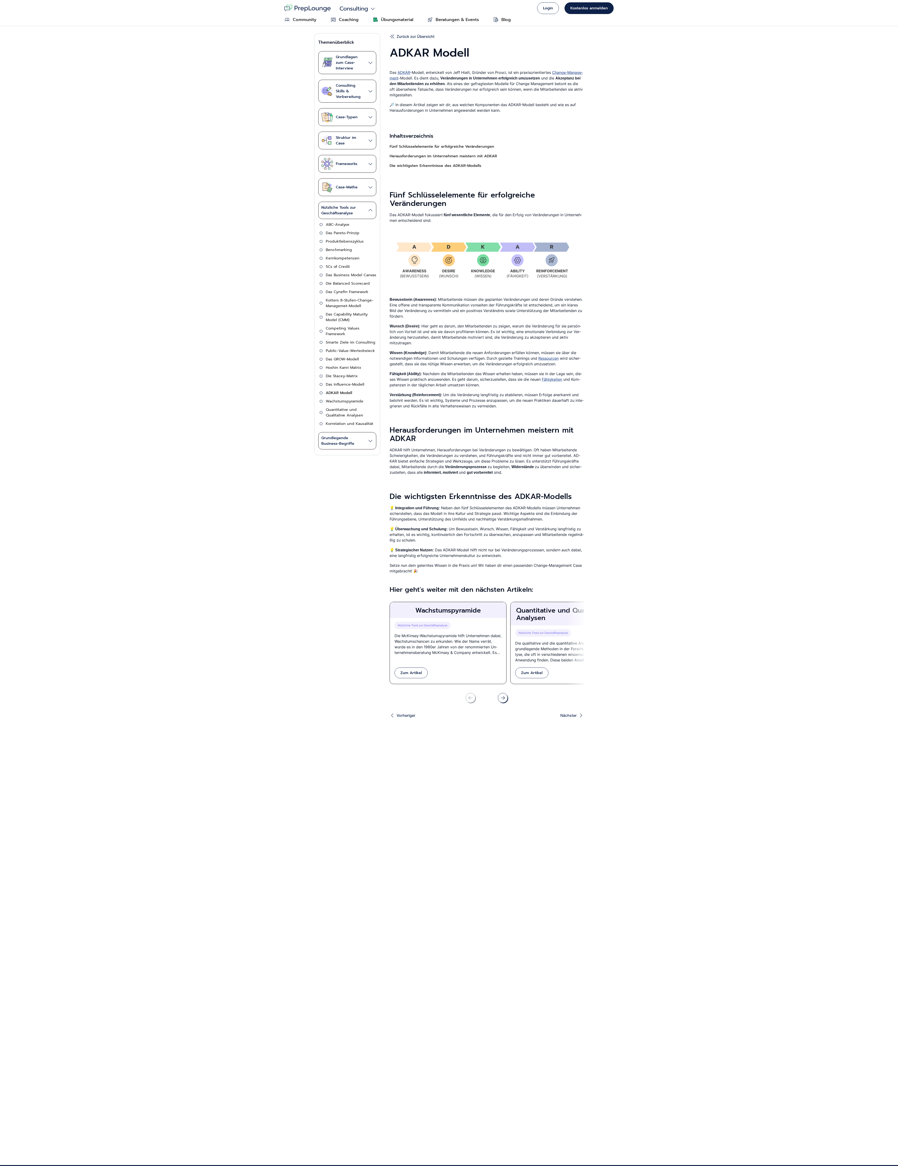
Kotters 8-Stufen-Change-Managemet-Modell (349, 303)
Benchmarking (339, 250)
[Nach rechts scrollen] (503, 698)
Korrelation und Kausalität (349, 424)
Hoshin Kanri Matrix (343, 367)
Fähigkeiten (552, 379)
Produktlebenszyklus (345, 241)
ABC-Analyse (337, 224)
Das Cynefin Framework (347, 292)
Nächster (568, 715)
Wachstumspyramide (344, 401)
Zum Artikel (411, 673)
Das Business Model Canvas (351, 275)
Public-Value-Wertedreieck (350, 351)
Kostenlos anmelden (589, 8)
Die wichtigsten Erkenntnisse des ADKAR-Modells (435, 166)
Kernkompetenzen (342, 258)
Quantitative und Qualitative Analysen (344, 412)
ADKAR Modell (339, 393)
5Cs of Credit (338, 266)
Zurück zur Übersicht (416, 36)
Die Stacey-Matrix (342, 376)
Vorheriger (406, 715)
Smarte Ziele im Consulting (350, 342)
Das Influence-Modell (345, 384)
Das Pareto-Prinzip (342, 233)
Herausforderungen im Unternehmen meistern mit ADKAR (443, 156)
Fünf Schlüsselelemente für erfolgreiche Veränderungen (442, 146)
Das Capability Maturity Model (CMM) (347, 317)
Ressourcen (548, 358)
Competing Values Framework (342, 331)
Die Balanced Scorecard (348, 283)
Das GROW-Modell (342, 359)
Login (548, 8)
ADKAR (404, 72)
